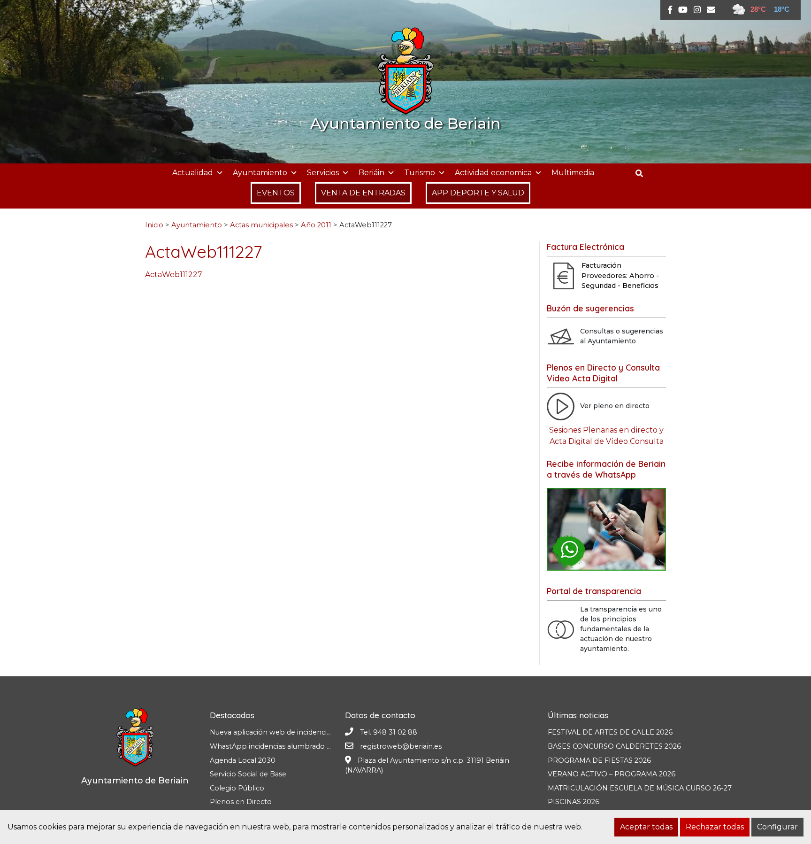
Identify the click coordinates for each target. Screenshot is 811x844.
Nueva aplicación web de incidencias (272, 732)
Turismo (419, 172)
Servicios (323, 172)
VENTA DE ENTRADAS (363, 192)
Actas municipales (261, 225)
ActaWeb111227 (173, 274)
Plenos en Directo (241, 802)
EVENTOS (276, 192)
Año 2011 (316, 225)
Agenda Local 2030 (242, 760)
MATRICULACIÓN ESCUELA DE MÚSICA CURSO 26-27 (640, 788)
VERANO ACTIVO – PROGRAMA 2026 (611, 774)
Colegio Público (237, 788)
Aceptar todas (646, 826)
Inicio (154, 225)
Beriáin (371, 172)
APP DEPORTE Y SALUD (478, 192)
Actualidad (192, 172)
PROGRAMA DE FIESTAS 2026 (599, 760)
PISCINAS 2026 (573, 802)
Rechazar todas (715, 826)
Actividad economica (493, 172)
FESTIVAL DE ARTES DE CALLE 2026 (610, 732)
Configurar (777, 826)
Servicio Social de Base (248, 774)
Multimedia (572, 172)
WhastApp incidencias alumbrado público (281, 746)
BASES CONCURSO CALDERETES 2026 (614, 746)
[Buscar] (642, 173)
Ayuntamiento (260, 172)
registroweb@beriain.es (401, 746)
